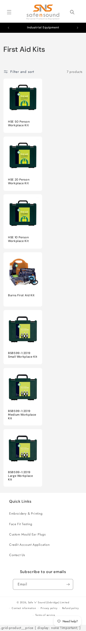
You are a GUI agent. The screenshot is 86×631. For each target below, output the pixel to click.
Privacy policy (49, 608)
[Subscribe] (68, 584)
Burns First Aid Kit (21, 295)
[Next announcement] (77, 28)
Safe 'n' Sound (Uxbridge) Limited (48, 602)
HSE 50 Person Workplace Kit (19, 123)
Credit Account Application (29, 544)
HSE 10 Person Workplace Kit (18, 239)
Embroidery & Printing (26, 513)
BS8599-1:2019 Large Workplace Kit (20, 475)
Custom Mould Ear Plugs (27, 534)
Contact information (24, 608)
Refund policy (70, 608)
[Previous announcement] (8, 28)
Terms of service (45, 615)
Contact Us (17, 555)
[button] (9, 12)
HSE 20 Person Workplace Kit (18, 181)
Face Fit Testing (20, 524)
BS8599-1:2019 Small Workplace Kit (22, 355)
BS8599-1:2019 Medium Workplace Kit (22, 414)
